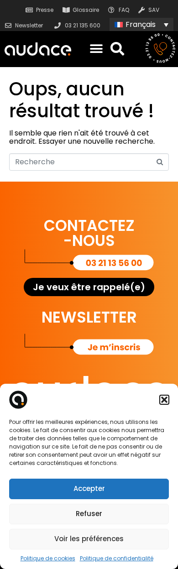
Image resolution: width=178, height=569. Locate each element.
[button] (164, 399)
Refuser (89, 513)
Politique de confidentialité (116, 558)
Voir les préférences (89, 538)
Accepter (89, 488)
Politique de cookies (48, 558)
